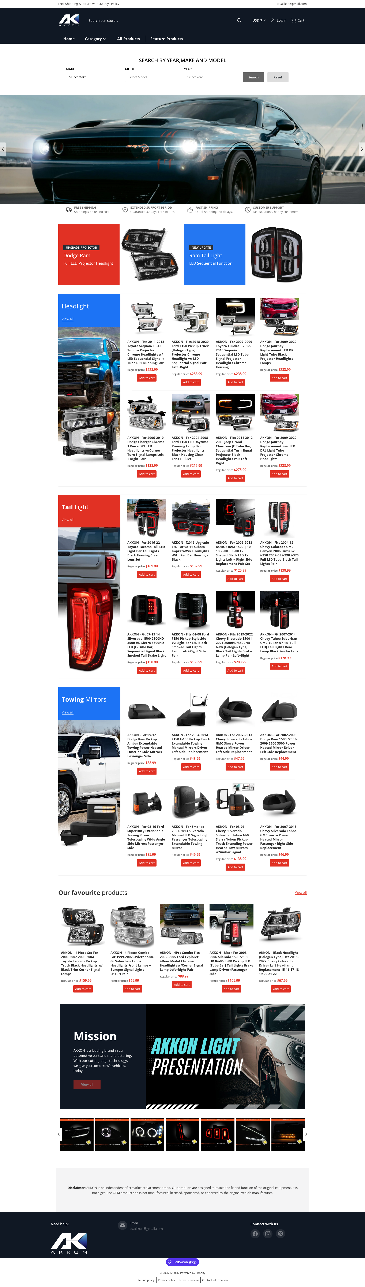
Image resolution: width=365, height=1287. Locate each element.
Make (70, 69)
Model (130, 69)
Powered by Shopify (192, 1273)
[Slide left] (3, 149)
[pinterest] (280, 1233)
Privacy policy (166, 1280)
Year (188, 69)
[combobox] (165, 20)
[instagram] (267, 1233)
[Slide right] (362, 149)
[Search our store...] (239, 20)
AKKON (174, 1273)
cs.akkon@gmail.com (292, 4)
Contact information (215, 1280)
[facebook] (255, 1233)
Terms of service (188, 1280)
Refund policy (146, 1280)
